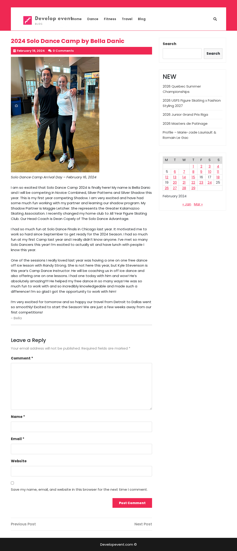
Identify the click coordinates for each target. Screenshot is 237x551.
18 (218, 177)
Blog (142, 19)
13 (174, 177)
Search (169, 43)
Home (77, 19)
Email (17, 438)
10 (209, 171)
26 (167, 188)
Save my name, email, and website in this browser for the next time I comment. (79, 489)
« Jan (186, 204)
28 (184, 188)
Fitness (110, 19)
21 (184, 182)
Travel (127, 19)
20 (175, 182)
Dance (92, 19)
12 (166, 177)
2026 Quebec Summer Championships (182, 89)
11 (218, 171)
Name (18, 416)
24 (210, 182)
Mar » (198, 204)
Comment (22, 358)
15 (193, 177)
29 (193, 188)
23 (201, 182)
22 (193, 182)
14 (184, 177)
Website (19, 461)
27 (175, 188)
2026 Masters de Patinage (185, 123)
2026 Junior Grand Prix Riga (185, 114)
